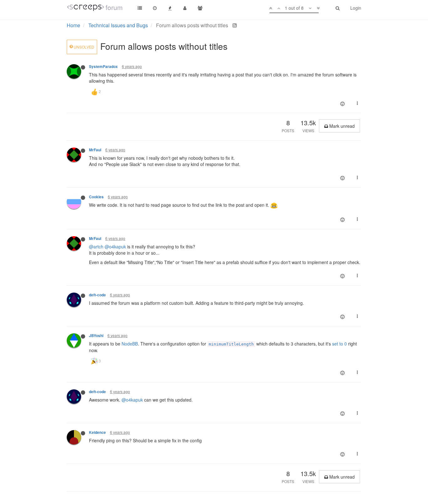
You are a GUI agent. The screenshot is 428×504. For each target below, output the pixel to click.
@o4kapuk (115, 246)
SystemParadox (103, 66)
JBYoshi (96, 335)
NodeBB (130, 343)
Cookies (96, 197)
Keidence (97, 432)
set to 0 (339, 343)
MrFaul (95, 150)
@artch (96, 246)
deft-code (97, 295)
